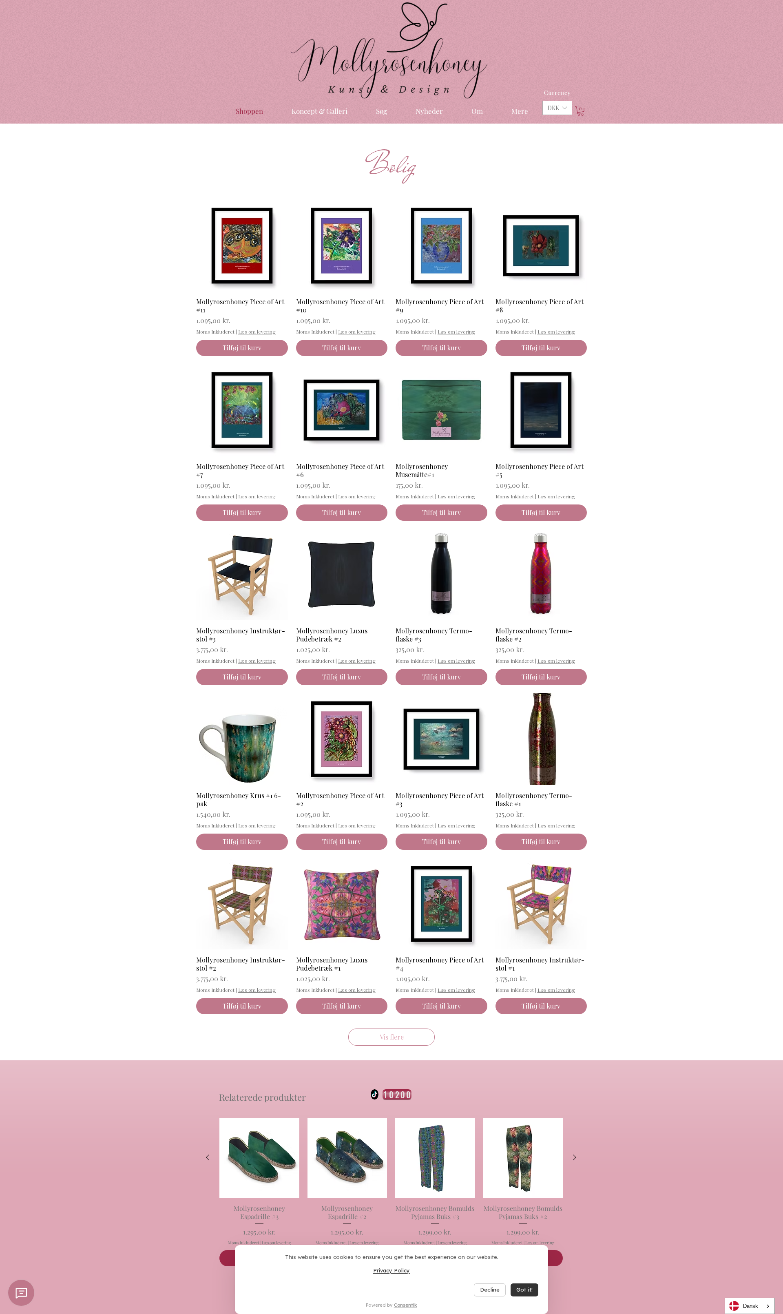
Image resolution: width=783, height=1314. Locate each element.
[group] (391, 1191)
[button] (557, 108)
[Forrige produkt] (207, 1157)
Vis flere (392, 1037)
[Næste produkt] (575, 1157)
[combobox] (750, 1306)
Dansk (750, 1306)
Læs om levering (257, 332)
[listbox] (557, 108)
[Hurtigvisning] (242, 246)
